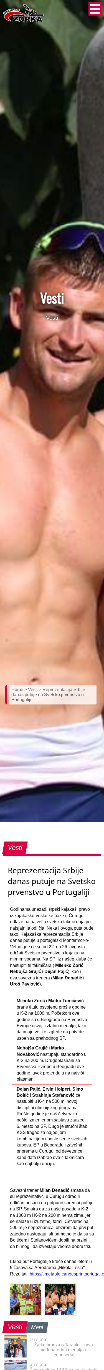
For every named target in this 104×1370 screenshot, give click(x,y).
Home (17, 689)
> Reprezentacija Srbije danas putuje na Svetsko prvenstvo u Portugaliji (48, 694)
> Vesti (31, 689)
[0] (25, 1299)
